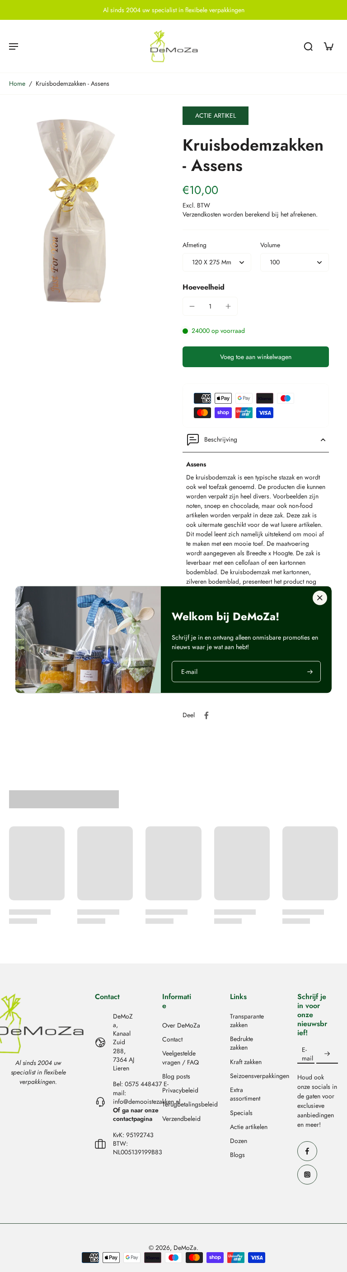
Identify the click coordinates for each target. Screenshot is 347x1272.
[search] (308, 46)
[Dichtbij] (320, 598)
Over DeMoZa (181, 1025)
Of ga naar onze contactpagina (136, 1114)
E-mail (307, 1054)
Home (17, 83)
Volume (270, 244)
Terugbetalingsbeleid (182, 1104)
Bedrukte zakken (241, 1043)
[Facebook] (307, 1151)
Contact (172, 1039)
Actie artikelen (248, 1127)
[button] (256, 356)
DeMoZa (185, 1247)
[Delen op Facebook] (206, 715)
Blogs (237, 1155)
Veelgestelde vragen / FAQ (180, 1057)
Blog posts (176, 1076)
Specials (241, 1113)
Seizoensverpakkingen (250, 1076)
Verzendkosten (203, 214)
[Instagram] (307, 1174)
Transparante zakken (247, 1020)
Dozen (238, 1141)
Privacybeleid (180, 1090)
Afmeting (194, 244)
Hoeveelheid (204, 287)
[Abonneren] (327, 1054)
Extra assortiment (245, 1094)
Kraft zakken (246, 1062)
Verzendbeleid (181, 1119)
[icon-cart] (328, 46)
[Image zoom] (86, 209)
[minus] (192, 306)
